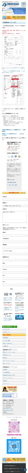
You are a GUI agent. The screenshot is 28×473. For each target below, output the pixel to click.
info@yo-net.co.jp (9, 408)
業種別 (12, 462)
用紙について (9, 352)
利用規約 (5, 380)
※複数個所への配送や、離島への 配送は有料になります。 (8, 309)
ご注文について (6, 332)
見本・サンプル (6, 363)
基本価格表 (5, 337)
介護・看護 (12, 185)
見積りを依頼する (7, 334)
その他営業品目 (6, 372)
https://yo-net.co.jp (9, 410)
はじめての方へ (6, 329)
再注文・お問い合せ (7, 343)
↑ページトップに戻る (22, 464)
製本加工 (5, 357)
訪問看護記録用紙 (12, 182)
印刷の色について (7, 355)
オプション (9, 360)
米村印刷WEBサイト (6, 462)
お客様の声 (5, 346)
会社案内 (5, 369)
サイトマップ (6, 383)
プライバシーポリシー (8, 378)
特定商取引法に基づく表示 (9, 375)
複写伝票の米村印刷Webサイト (10, 465)
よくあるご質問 (6, 340)
